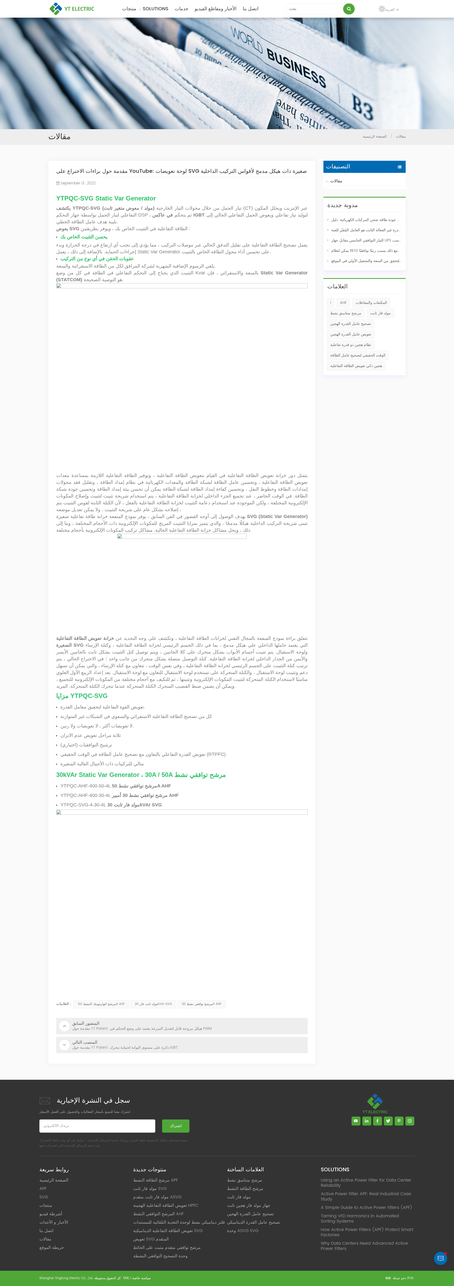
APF (43, 1188)
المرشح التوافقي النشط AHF (158, 1213)
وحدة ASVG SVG (242, 1230)
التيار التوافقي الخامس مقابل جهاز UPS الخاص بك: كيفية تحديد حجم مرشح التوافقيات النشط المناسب (366, 240)
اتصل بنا (251, 9)
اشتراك (176, 1126)
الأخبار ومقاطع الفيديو (215, 9)
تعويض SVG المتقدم (151, 1239)
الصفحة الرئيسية (375, 136)
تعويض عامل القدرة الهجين (350, 334)
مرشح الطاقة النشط (245, 1188)
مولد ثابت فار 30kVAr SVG (153, 1004)
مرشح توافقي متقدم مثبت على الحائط (167, 1247)
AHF (343, 303)
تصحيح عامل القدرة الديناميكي (253, 1222)
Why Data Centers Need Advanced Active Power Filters (364, 1246)
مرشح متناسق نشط (345, 313)
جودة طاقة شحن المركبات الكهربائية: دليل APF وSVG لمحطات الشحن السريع (366, 220)
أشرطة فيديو (50, 1213)
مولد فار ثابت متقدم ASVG (157, 1197)
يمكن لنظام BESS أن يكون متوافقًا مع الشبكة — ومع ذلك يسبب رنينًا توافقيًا (366, 251)
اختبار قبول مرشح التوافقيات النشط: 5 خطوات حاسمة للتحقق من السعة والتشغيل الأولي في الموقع (366, 261)
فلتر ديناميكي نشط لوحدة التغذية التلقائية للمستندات (179, 1222)
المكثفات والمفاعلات (371, 303)
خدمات (181, 9)
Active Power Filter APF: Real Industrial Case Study (366, 1196)
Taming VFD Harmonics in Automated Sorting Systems (360, 1219)
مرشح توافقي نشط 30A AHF (201, 1004)
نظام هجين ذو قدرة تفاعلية (350, 345)
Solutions (155, 9)
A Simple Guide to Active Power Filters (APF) (366, 1207)
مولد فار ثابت (380, 313)
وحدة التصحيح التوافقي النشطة (160, 1256)
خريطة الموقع (51, 1247)
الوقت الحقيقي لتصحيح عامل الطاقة (357, 355)
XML (126, 1278)
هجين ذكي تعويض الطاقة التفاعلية (356, 366)
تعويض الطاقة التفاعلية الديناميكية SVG (168, 1230)
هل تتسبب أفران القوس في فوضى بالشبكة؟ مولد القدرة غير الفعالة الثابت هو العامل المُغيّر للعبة (366, 230)
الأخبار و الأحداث (53, 1222)
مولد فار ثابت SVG (150, 1188)
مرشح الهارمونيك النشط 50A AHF (101, 1004)
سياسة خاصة (141, 1278)
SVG (43, 1197)
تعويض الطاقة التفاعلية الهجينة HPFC (165, 1205)
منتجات (129, 9)
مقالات (336, 181)
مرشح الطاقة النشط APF (155, 1180)
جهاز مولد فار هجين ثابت (248, 1205)
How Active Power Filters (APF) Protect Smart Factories (367, 1232)
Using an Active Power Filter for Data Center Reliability (366, 1183)
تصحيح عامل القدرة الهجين (350, 324)
